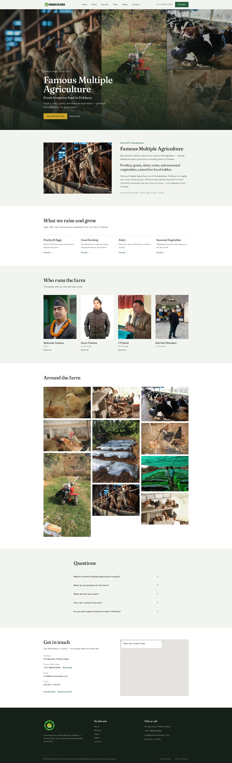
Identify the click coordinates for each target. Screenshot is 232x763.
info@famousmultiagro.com (56, 676)
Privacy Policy (165, 759)
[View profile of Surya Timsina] (97, 317)
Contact (136, 4)
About (94, 4)
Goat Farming (89, 240)
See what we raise (55, 116)
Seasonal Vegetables (168, 240)
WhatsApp (67, 667)
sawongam (112, 759)
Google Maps (49, 692)
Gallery (125, 4)
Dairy (122, 240)
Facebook (47, 350)
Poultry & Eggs (53, 240)
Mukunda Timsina (54, 342)
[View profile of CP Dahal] (134, 317)
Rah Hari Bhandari (165, 342)
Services (104, 4)
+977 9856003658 (163, 4)
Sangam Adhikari (98, 759)
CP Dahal (123, 342)
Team (115, 4)
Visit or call (74, 116)
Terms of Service (181, 759)
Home (84, 4)
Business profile (65, 692)
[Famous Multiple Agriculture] (55, 4)
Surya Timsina (89, 342)
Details (48, 252)
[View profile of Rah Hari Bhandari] (172, 317)
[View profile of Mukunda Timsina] (60, 317)
